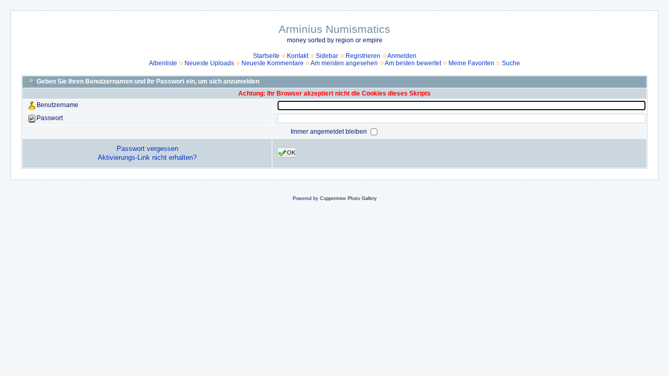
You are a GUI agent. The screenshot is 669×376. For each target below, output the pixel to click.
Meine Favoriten (471, 63)
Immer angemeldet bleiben (329, 131)
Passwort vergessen (147, 148)
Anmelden (402, 56)
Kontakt (297, 56)
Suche (511, 63)
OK (291, 152)
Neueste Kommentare (272, 63)
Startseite (266, 56)
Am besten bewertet (413, 63)
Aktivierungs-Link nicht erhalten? (147, 157)
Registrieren (362, 56)
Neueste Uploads (209, 63)
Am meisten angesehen (344, 63)
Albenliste (163, 63)
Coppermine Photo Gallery (348, 198)
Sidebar (327, 56)
